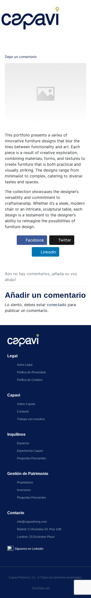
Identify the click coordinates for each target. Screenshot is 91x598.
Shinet (55, 588)
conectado (56, 304)
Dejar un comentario (21, 57)
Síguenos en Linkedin (29, 548)
